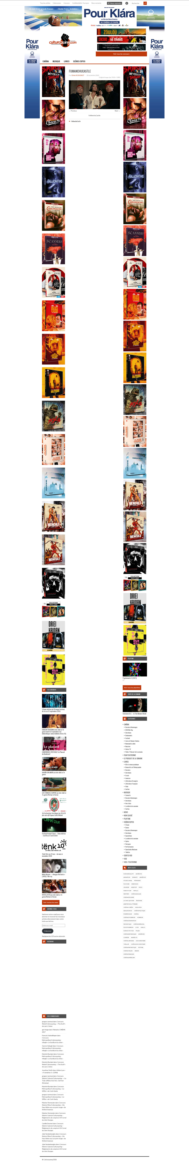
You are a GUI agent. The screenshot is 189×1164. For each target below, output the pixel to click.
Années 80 (141, 934)
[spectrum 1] (134, 655)
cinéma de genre (128, 897)
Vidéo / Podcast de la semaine (134, 752)
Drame (137, 951)
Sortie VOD (128, 855)
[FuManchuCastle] (94, 108)
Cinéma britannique (129, 934)
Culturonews (57, 3)
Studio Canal (127, 880)
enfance (134, 877)
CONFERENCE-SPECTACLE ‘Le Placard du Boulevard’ (53, 753)
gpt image (45, 1030)
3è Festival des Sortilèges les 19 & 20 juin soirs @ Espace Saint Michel (54, 814)
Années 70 (134, 937)
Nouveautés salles (130, 743)
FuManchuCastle (94, 115)
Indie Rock (134, 884)
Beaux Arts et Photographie (133, 767)
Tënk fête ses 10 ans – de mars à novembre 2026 (52, 855)
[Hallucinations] (134, 192)
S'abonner (47, 931)
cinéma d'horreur (129, 917)
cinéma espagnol (138, 924)
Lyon (137, 927)
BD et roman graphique (132, 764)
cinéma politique (139, 910)
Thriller (126, 944)
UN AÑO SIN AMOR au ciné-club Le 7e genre (53, 773)
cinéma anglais (136, 894)
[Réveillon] (134, 96)
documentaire (140, 940)
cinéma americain (129, 957)
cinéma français (128, 954)
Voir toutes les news (50, 902)
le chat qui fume (128, 900)
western (126, 894)
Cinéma (46, 61)
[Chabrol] (134, 446)
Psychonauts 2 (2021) (130, 678)
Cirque (127, 825)
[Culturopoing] (62, 50)
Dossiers (127, 770)
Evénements (128, 735)
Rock (140, 887)
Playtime (127, 818)
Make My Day (127, 890)
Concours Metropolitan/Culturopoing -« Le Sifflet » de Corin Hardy (53, 1089)
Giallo (143, 927)
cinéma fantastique (129, 947)
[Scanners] (134, 255)
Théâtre (127, 852)
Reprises (127, 746)
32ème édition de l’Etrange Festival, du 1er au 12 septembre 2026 (53, 710)
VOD (125, 858)
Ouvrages (128, 844)
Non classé (128, 815)
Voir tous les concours (121, 54)
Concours (67, 3)
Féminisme (137, 880)
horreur (140, 917)
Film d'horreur (128, 927)
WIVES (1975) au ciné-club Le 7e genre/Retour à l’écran (52, 896)
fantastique (127, 924)
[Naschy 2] (134, 351)
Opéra (127, 841)
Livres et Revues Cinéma (132, 741)
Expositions (128, 836)
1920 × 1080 (116, 77)
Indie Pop (134, 887)
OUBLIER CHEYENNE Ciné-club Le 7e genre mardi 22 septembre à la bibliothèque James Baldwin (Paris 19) (54, 731)
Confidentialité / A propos (80, 3)
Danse (127, 827)
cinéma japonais (128, 940)
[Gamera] (134, 414)
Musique (56, 61)
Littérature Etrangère (131, 781)
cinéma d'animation (129, 920)
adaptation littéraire (130, 904)
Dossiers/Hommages (131, 727)
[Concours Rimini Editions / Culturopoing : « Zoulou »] (121, 32)
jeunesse (126, 887)
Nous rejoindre (115, 3)
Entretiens (128, 732)
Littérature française (131, 783)
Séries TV (128, 749)
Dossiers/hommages (131, 798)
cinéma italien (128, 951)
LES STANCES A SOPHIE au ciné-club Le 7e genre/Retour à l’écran (54, 794)
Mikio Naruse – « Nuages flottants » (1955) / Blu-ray (53, 875)
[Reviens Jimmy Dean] (134, 160)
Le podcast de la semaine (133, 758)
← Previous (73, 111)
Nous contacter (96, 3)
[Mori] (134, 573)
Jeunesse (127, 778)
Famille (135, 890)
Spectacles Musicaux (131, 849)
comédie (126, 937)
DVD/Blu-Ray (129, 730)
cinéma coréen (128, 907)
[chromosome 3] (134, 224)
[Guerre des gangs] (134, 383)
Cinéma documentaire (138, 944)
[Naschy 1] (134, 319)
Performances (129, 847)
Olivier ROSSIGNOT (77, 75)
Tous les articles (45, 3)
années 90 (139, 874)
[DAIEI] (134, 623)
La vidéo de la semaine (131, 806)
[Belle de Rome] (134, 287)
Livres (66, 61)
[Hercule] (134, 541)
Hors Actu (128, 803)
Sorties (127, 789)
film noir (126, 884)
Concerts (128, 795)
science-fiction (128, 930)
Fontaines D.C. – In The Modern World (134, 713)
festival (140, 947)
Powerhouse (127, 914)
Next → (117, 111)
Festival (127, 738)
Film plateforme (130, 755)
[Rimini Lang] (134, 591)
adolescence (127, 910)
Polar (126, 786)
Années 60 (143, 877)
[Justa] (94, 15)
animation (126, 877)
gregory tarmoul (47, 1021)
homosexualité (128, 874)
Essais (127, 775)
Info (126, 3)
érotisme (139, 900)
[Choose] (134, 128)
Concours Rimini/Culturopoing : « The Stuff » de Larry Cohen (53, 1024)
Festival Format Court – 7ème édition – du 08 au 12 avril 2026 (54, 834)
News (126, 812)
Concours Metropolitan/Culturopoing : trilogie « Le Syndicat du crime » (52, 1040)
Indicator (138, 907)
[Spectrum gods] (134, 478)
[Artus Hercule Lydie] (134, 510)
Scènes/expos (79, 61)
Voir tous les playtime (132, 688)
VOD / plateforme (130, 862)
